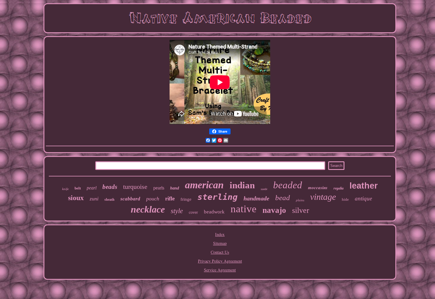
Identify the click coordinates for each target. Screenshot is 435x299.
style (177, 211)
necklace (148, 209)
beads (109, 186)
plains (300, 200)
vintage (323, 197)
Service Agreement (220, 270)
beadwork (214, 212)
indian (242, 185)
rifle (170, 198)
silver (300, 210)
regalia (339, 188)
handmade (256, 198)
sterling (217, 197)
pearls (158, 187)
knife (65, 189)
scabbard (130, 199)
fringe (186, 199)
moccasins (318, 187)
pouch (152, 199)
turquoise (135, 186)
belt (78, 188)
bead (282, 198)
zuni (94, 199)
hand (174, 188)
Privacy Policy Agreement (220, 261)
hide (345, 199)
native (244, 209)
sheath (109, 199)
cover (193, 212)
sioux (76, 198)
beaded (287, 185)
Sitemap (220, 243)
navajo (274, 210)
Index (220, 234)
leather (363, 185)
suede (264, 189)
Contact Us (220, 252)
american (204, 184)
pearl (91, 187)
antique (363, 198)
